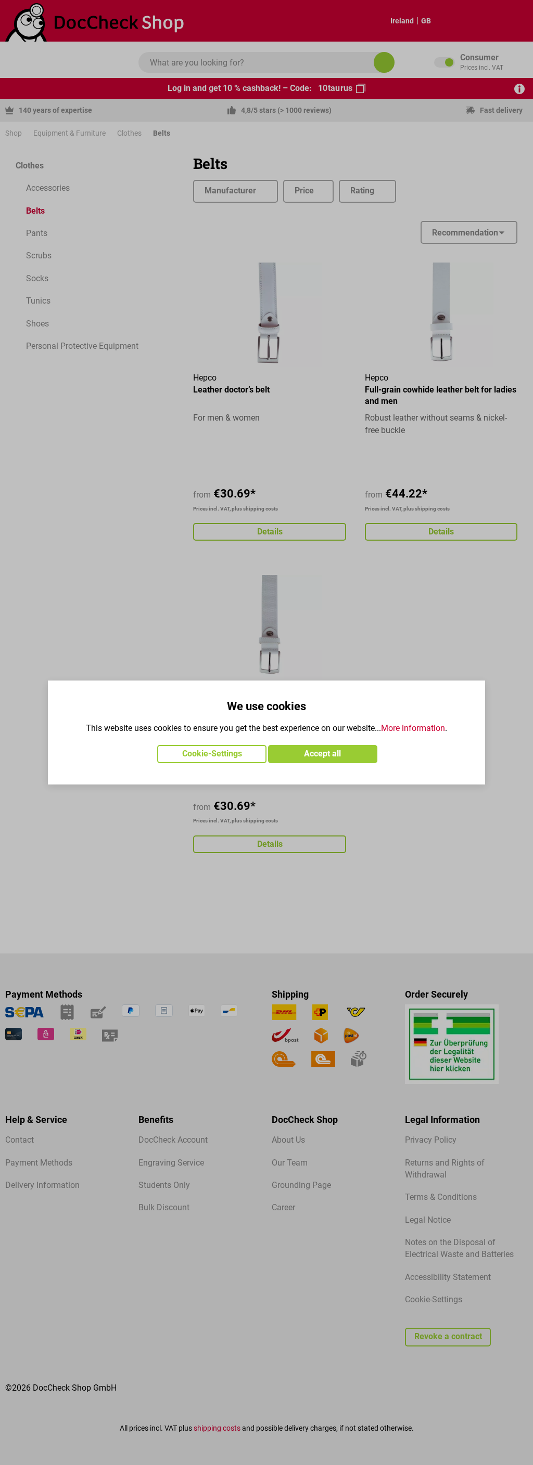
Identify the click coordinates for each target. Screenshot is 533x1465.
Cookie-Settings (212, 753)
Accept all (322, 753)
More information (413, 728)
